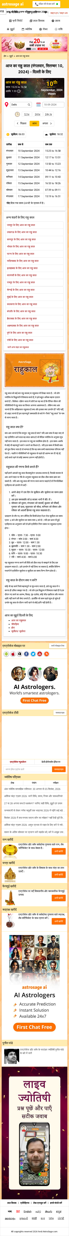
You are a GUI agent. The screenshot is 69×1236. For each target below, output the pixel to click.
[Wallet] (5, 12)
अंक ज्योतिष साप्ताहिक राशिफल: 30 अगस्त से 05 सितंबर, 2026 (32, 789)
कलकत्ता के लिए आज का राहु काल (22, 304)
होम (5, 56)
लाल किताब (36, 20)
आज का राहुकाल (18, 620)
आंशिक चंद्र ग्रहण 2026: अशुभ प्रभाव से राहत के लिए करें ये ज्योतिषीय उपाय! (35, 824)
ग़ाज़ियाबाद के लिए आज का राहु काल (23, 260)
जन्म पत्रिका (25, 11)
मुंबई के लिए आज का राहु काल (20, 296)
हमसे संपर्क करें (56, 1203)
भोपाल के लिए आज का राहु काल (21, 246)
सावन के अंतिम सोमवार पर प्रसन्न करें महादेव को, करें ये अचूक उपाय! (34, 832)
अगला (45, 123)
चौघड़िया (15, 624)
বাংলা (43, 1218)
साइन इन (54, 13)
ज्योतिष (26, 29)
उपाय (55, 20)
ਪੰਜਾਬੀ (61, 1218)
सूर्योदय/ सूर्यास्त (18, 631)
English (27, 1211)
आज (34, 123)
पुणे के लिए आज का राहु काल (19, 332)
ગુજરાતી (23, 1218)
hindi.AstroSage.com (47, 1231)
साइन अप (64, 13)
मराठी (34, 1218)
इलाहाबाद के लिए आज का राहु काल (22, 268)
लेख (12, 782)
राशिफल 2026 (40, 11)
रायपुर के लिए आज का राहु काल (21, 282)
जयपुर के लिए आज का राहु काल (21, 225)
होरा (13, 627)
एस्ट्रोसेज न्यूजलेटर (18, 761)
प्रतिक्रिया (25, 1203)
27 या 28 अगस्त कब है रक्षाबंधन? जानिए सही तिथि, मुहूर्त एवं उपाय (33, 803)
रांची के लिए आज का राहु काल (20, 340)
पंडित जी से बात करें (45, 4)
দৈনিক (51, 1218)
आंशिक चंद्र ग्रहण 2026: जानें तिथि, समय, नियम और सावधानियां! (33, 796)
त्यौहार (55, 782)
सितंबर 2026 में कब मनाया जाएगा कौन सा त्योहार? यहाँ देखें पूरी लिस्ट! (35, 817)
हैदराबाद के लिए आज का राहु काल (22, 318)
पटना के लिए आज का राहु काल (20, 253)
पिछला (23, 123)
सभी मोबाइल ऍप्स (57, 645)
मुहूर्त (10, 29)
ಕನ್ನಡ (58, 1211)
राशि (58, 29)
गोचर (43, 29)
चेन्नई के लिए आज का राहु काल (20, 289)
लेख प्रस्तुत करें (40, 1203)
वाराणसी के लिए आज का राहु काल (22, 275)
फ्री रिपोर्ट (15, 20)
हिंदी (18, 1211)
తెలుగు (48, 1211)
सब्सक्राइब (60, 712)
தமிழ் (38, 1211)
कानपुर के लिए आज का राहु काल (21, 239)
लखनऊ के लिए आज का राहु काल (22, 232)
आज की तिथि (12, 11)
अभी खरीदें (58, 851)
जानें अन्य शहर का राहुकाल (18, 347)
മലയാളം (10, 1218)
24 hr (37, 114)
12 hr (26, 114)
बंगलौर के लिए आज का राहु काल (21, 311)
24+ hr (48, 114)
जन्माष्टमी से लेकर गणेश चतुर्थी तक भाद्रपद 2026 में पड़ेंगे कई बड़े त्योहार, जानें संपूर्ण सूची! (35, 810)
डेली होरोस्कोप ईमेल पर (51, 761)
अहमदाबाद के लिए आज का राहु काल (23, 325)
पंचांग (34, 782)
